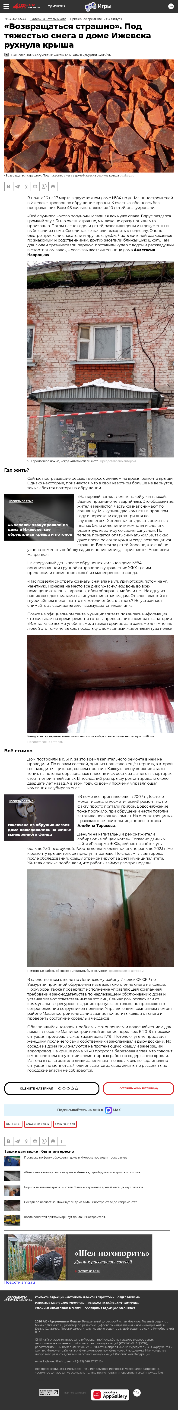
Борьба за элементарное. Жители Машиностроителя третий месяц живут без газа (83, 1187)
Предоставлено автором (118, 461)
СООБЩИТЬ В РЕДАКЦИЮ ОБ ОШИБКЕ (110, 1308)
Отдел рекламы (129, 1297)
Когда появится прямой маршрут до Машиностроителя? (65, 1217)
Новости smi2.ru (19, 1282)
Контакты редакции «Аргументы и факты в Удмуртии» (74, 1297)
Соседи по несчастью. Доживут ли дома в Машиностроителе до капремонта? (80, 1202)
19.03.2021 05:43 (15, 19)
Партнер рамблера (75, 1392)
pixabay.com (128, 175)
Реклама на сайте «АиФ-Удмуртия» (113, 1303)
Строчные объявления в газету (58, 1308)
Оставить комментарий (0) (139, 1088)
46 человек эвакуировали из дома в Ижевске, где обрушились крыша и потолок (82, 1172)
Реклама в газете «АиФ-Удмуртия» (60, 1303)
